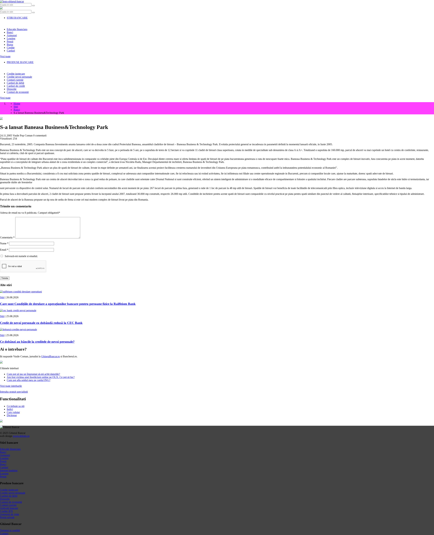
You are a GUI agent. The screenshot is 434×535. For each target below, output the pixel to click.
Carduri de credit (16, 86)
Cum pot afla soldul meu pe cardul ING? (28, 380)
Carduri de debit (15, 82)
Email (4, 249)
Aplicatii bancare (9, 508)
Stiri (2, 297)
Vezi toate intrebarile (11, 385)
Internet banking (8, 470)
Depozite (11, 89)
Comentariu (7, 237)
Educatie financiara (17, 29)
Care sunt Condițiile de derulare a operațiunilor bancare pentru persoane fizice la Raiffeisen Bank (68, 304)
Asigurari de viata (9, 514)
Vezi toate (5, 56)
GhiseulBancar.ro (50, 356)
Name (4, 243)
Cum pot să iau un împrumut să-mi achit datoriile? (33, 374)
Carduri (11, 50)
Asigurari (12, 35)
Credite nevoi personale (19, 76)
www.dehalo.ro (21, 436)
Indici (10, 409)
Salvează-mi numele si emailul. (20, 256)
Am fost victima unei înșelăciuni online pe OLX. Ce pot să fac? (41, 377)
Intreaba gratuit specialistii (14, 391)
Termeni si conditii (10, 530)
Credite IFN (6, 511)
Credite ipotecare (16, 73)
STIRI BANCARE (17, 17)
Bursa (10, 44)
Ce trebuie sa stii (15, 406)
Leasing (11, 38)
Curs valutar (13, 412)
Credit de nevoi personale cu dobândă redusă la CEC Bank (41, 323)
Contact (4, 533)
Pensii (10, 41)
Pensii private (7, 517)
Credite (11, 47)
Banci (10, 32)
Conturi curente (15, 79)
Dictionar (12, 415)
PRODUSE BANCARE (20, 62)
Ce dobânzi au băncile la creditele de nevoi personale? (37, 341)
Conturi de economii (18, 92)
